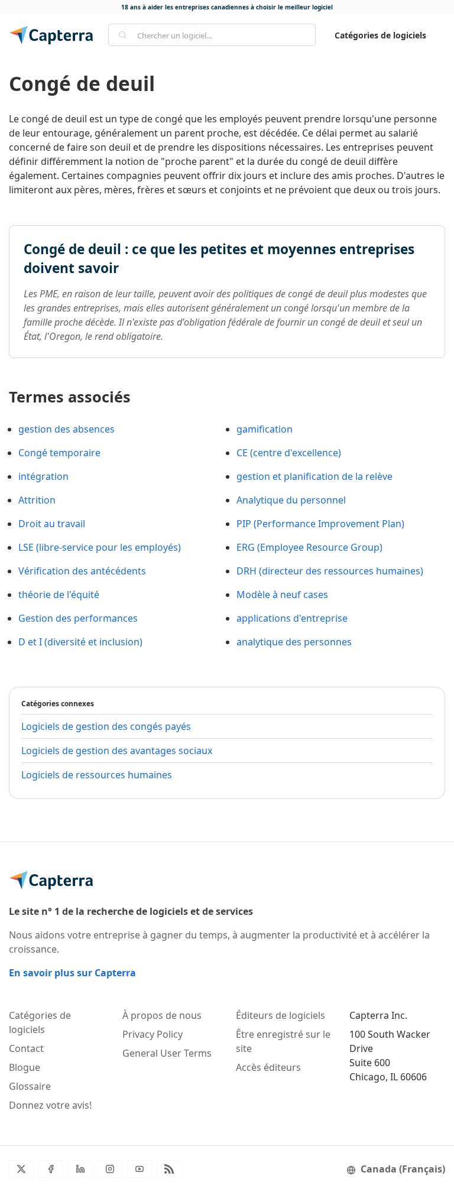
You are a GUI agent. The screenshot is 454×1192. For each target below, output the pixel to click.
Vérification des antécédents (82, 570)
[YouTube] (139, 1169)
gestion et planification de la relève (314, 476)
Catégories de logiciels (380, 35)
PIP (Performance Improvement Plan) (320, 523)
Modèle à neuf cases (282, 594)
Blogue (24, 1067)
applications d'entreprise (292, 618)
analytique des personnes (294, 641)
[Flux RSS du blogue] (169, 1169)
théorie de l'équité (58, 594)
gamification (264, 429)
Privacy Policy (152, 1034)
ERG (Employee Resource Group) (309, 547)
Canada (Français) (403, 1168)
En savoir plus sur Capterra (72, 972)
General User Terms (167, 1053)
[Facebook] (50, 1169)
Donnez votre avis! (50, 1105)
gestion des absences (66, 429)
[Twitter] (21, 1169)
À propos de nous (162, 1015)
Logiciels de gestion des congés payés (106, 726)
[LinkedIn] (80, 1169)
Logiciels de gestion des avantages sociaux (116, 750)
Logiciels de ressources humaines (96, 774)
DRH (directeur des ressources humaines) (329, 570)
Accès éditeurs (268, 1067)
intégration (43, 476)
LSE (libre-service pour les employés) (99, 547)
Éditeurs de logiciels (280, 1015)
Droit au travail (51, 523)
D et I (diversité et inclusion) (80, 641)
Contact (26, 1048)
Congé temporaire (59, 452)
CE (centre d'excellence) (288, 452)
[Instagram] (110, 1169)
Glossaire (30, 1086)
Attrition (37, 499)
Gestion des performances (78, 618)
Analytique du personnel (291, 499)
